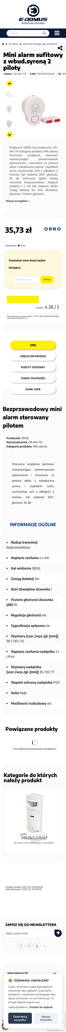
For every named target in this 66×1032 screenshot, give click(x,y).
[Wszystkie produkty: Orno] (52, 229)
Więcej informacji (33, 356)
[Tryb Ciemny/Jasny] (45, 945)
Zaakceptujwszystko (20, 1018)
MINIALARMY (52, 43)
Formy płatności (33, 378)
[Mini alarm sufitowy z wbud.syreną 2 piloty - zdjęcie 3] (9, 94)
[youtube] (37, 945)
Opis (33, 345)
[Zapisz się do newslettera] (58, 933)
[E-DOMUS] (33, 14)
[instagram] (29, 945)
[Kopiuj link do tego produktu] (60, 47)
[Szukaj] (44, 33)
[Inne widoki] (9, 83)
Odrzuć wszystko (46, 1018)
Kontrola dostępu (32, 43)
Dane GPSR (33, 389)
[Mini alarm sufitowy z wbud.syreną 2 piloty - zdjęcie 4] (9, 108)
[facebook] (21, 945)
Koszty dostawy (33, 367)
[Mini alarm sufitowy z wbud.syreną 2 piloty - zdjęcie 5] (9, 123)
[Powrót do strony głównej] (3, 43)
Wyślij (46, 279)
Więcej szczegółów (17, 200)
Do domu (13, 43)
